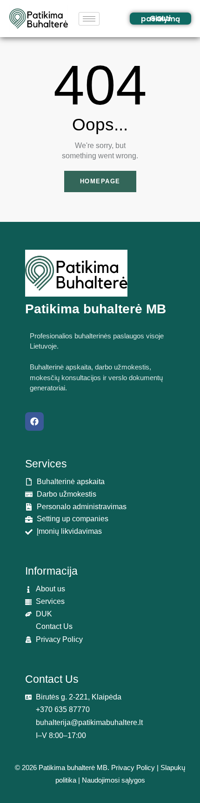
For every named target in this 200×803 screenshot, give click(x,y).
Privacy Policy (133, 767)
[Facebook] (34, 421)
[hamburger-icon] (89, 19)
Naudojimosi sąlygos (113, 780)
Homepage (100, 181)
